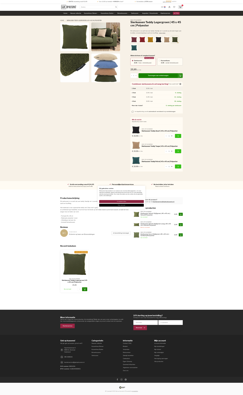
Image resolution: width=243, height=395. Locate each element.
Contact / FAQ (127, 343)
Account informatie (160, 343)
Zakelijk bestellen (128, 355)
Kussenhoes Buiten (107, 13)
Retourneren (127, 352)
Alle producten (158, 361)
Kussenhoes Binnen (90, 13)
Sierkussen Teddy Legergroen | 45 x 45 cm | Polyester (84, 20)
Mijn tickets (157, 349)
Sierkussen (134, 13)
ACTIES (176, 13)
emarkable (135, 391)
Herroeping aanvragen (161, 358)
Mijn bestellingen (159, 346)
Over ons (125, 370)
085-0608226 (68, 357)
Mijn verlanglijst (159, 352)
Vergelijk (156, 355)
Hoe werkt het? (175, 84)
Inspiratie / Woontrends (150, 13)
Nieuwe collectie (75, 13)
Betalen (125, 346)
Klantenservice (165, 13)
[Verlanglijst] (174, 7)
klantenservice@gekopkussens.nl (163, 202)
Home (65, 13)
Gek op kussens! (136, 20)
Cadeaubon (126, 358)
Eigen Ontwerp (127, 361)
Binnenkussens (122, 13)
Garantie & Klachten (129, 364)
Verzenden (126, 349)
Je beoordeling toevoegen (121, 233)
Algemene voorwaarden (130, 367)
